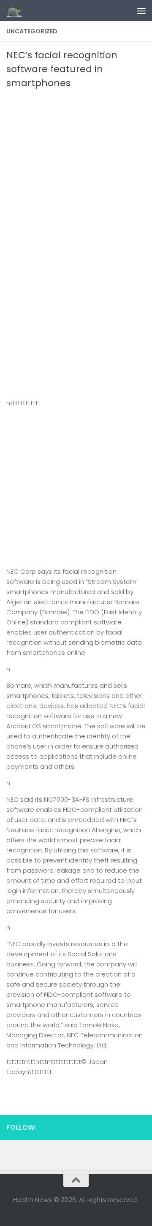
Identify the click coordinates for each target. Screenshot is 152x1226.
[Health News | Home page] (17, 10)
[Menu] (141, 10)
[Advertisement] (76, 170)
